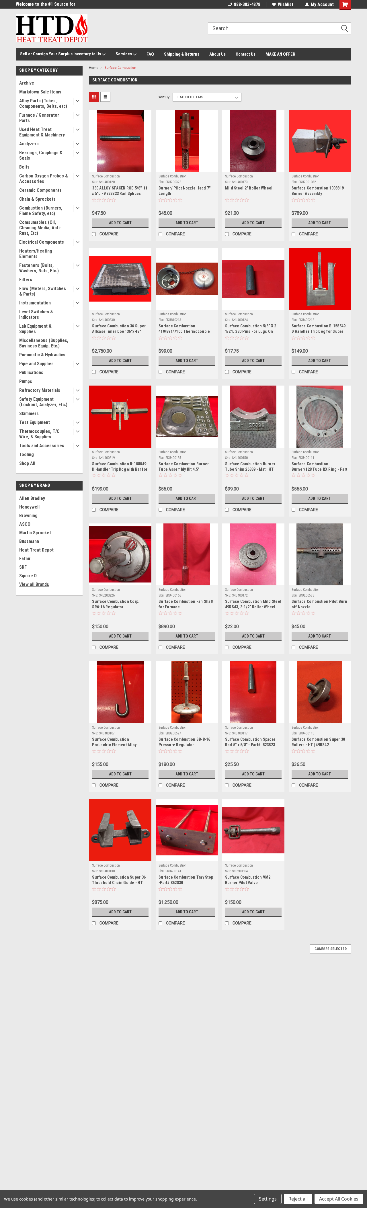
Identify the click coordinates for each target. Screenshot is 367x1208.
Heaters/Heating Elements (35, 253)
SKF (23, 567)
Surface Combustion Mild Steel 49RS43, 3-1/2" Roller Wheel (253, 604)
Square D (28, 575)
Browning (28, 515)
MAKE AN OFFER (280, 54)
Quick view (120, 167)
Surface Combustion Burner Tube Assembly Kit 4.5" (184, 467)
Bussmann (29, 541)
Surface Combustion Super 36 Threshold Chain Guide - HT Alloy (119, 882)
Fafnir (25, 558)
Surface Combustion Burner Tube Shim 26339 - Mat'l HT (250, 467)
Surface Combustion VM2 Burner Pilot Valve (248, 880)
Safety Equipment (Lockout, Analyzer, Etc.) (43, 401)
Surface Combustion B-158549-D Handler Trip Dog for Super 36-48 (319, 331)
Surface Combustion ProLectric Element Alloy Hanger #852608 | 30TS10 (114, 744)
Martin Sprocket (35, 532)
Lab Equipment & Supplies (35, 328)
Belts (24, 167)
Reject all (298, 1199)
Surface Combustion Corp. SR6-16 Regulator (115, 604)
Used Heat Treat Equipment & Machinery (42, 132)
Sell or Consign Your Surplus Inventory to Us (61, 53)
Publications (31, 372)
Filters (25, 279)
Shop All (27, 463)
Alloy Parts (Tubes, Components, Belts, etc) (43, 103)
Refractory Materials (39, 390)
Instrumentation (35, 303)
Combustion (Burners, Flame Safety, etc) (40, 210)
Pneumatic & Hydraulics (42, 354)
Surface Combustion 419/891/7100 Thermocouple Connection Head (184, 331)
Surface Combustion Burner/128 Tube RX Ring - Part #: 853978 (320, 469)
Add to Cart (120, 222)
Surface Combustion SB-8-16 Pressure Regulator (184, 742)
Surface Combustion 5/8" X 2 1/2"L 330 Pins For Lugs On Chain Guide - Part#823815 (250, 331)
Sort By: (164, 97)
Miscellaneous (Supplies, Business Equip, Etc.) (43, 343)
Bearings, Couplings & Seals (41, 155)
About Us (217, 54)
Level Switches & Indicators (36, 314)
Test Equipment (34, 422)
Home (93, 68)
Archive (26, 83)
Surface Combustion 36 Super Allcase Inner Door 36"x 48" (119, 329)
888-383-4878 (247, 4)
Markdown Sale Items (40, 92)
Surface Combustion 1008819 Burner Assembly (318, 191)
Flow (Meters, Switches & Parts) (42, 291)
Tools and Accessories (41, 445)
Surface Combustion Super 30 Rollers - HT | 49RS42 (318, 742)
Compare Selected (331, 949)
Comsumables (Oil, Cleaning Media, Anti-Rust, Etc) (40, 228)
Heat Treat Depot (36, 550)
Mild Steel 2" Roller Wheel (249, 188)
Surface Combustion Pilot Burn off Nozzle (319, 604)
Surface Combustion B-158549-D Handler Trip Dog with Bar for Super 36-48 (120, 469)
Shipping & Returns (181, 54)
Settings (268, 1199)
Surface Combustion (120, 68)
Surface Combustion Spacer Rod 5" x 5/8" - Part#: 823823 (250, 742)
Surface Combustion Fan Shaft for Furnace (186, 604)
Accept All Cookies (338, 1199)
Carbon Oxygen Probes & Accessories (43, 178)
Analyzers (29, 143)
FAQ (150, 54)
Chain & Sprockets (37, 199)
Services (124, 53)
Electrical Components (41, 242)
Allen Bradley (32, 498)
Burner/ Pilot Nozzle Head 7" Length (184, 191)
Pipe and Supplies (36, 363)
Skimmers (29, 413)
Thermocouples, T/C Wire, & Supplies (39, 434)
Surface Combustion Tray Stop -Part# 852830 (186, 880)
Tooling (26, 454)
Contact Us (245, 54)
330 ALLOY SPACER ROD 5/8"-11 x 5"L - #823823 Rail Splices (119, 191)
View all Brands (34, 584)
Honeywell (29, 507)
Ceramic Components (40, 190)
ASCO (24, 524)
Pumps (25, 381)
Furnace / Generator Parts (39, 117)
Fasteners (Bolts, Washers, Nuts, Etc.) (39, 268)
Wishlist (285, 4)
